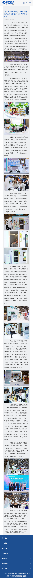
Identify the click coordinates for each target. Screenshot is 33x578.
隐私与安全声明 (14, 576)
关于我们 (4, 538)
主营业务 (4, 543)
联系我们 (25, 576)
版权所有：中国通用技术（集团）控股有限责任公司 (14, 573)
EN (27, 3)
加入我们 (4, 568)
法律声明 (8, 576)
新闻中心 (4, 558)
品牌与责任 (5, 553)
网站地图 (20, 576)
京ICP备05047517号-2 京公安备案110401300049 (19, 574)
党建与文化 (5, 563)
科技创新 (4, 548)
